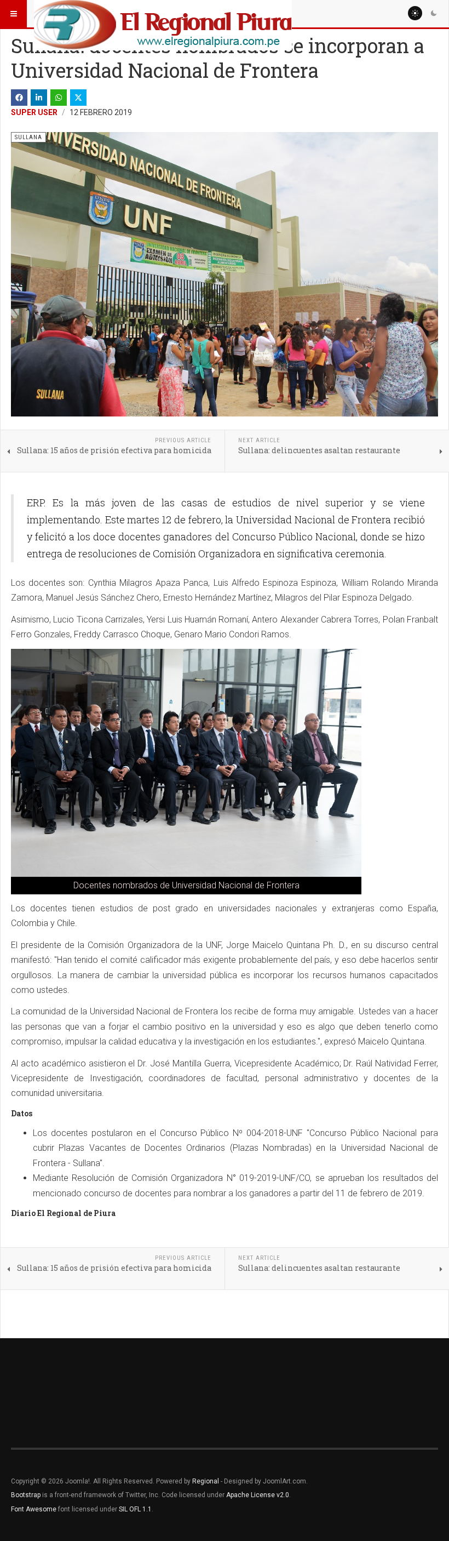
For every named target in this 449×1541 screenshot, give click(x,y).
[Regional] (163, 13)
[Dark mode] (434, 13)
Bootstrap (26, 1495)
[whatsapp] (58, 97)
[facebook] (19, 97)
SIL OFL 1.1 (135, 1509)
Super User (34, 112)
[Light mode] (415, 13)
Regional (205, 1481)
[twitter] (78, 97)
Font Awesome (33, 1509)
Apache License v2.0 (257, 1495)
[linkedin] (39, 97)
